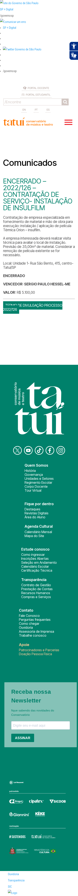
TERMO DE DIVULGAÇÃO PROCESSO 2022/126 (32, 307)
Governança (34, 474)
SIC (10, 886)
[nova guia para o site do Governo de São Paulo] (13, 22)
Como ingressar (33, 554)
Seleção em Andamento (39, 562)
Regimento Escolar (38, 482)
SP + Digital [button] (9, 27)
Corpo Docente (36, 486)
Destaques (32, 509)
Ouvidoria (26, 627)
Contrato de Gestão (36, 585)
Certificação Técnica (36, 570)
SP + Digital (6, 9)
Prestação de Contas (37, 589)
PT (36, 109)
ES (48, 109)
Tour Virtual (33, 490)
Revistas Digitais (36, 513)
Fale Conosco (29, 616)
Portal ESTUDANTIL (38, 94)
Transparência (16, 880)
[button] (22, 49)
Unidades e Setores (39, 478)
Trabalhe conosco (32, 635)
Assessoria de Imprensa (36, 631)
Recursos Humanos (35, 593)
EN (24, 109)
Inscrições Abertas (35, 558)
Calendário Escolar (35, 566)
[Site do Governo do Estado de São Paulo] (19, 3)
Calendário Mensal (38, 532)
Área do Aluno (35, 517)
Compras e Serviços (36, 597)
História (30, 471)
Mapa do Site (34, 536)
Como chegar (29, 623)
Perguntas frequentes (35, 619)
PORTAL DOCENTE (38, 88)
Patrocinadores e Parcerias (39, 650)
